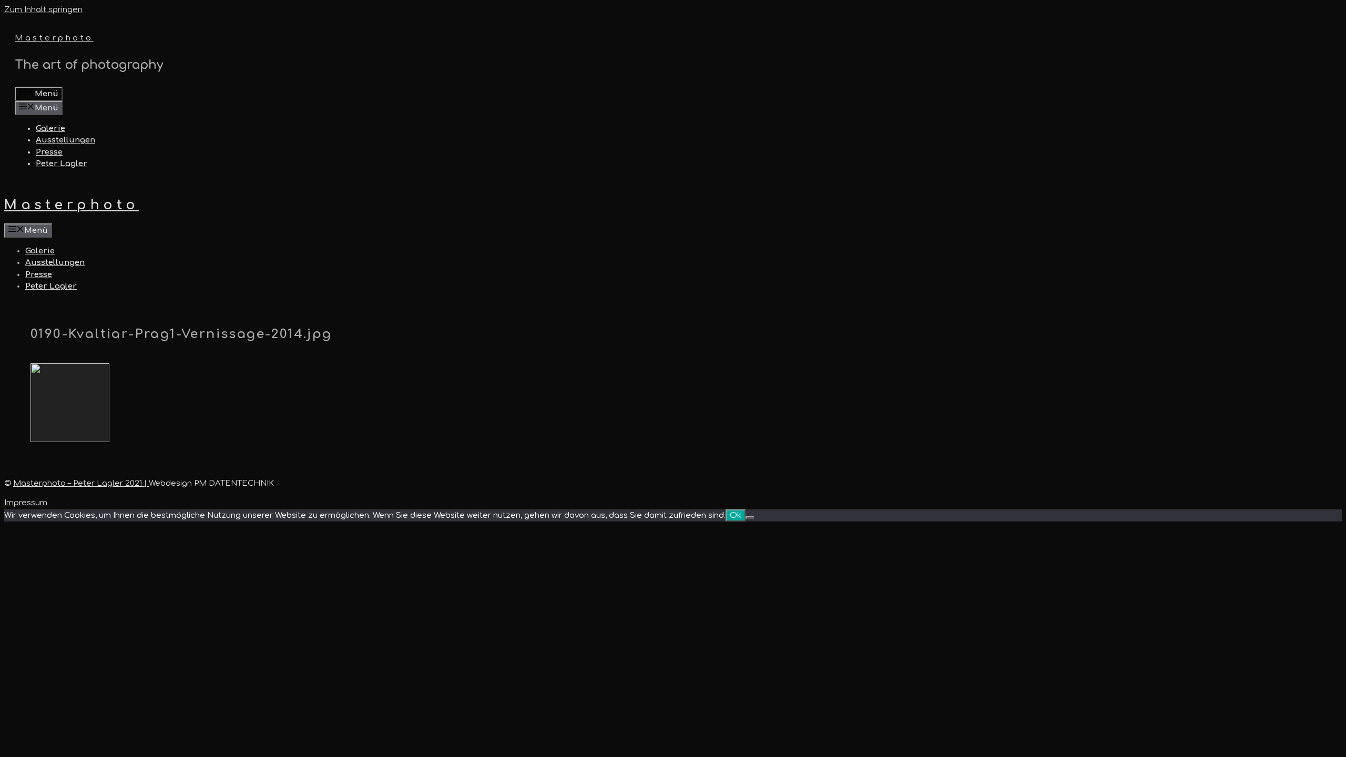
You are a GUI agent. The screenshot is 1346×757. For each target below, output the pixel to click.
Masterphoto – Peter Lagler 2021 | (81, 483)
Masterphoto (54, 38)
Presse (49, 152)
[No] (750, 517)
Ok (735, 515)
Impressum (25, 502)
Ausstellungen (65, 140)
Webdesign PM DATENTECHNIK (211, 483)
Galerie (50, 128)
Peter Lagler (61, 163)
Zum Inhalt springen (43, 9)
